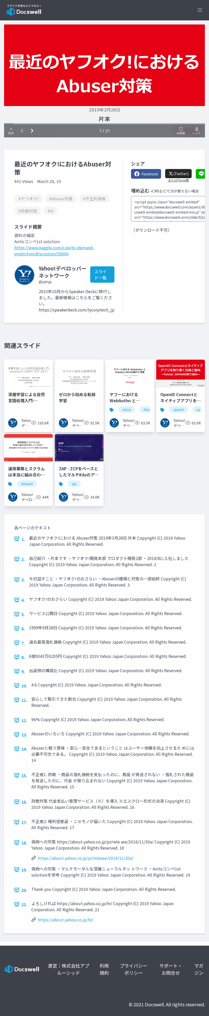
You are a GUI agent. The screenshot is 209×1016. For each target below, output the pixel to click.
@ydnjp (45, 281)
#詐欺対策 (27, 211)
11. (24, 700)
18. (24, 843)
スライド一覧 (100, 274)
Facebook (149, 173)
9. (23, 671)
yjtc (74, 483)
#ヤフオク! (28, 199)
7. (23, 643)
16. (24, 802)
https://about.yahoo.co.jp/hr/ (65, 920)
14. (24, 749)
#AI (50, 211)
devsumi (27, 483)
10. (24, 686)
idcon (127, 409)
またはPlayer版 (178, 180)
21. (24, 904)
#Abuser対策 (61, 199)
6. (23, 629)
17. (24, 822)
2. (23, 559)
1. (23, 539)
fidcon (148, 409)
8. (23, 657)
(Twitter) (181, 173)
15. (24, 775)
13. (24, 735)
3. (23, 580)
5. (23, 614)
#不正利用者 (94, 199)
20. (24, 890)
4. (23, 600)
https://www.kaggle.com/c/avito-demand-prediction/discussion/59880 (54, 250)
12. (24, 720)
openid (178, 409)
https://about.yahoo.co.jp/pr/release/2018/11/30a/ (86, 858)
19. (24, 870)
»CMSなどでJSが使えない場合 (174, 190)
